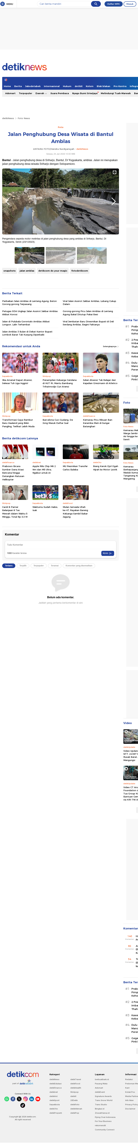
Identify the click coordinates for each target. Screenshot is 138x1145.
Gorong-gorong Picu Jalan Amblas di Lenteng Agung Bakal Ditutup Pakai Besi (88, 313)
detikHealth (75, 1088)
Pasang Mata (101, 1083)
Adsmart (10, 93)
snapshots (10, 270)
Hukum (67, 86)
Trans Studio (101, 1104)
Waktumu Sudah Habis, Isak (45, 509)
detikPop (74, 1113)
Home (7, 86)
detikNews (8, 118)
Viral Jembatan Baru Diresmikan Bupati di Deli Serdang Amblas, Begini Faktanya (88, 323)
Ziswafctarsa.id (102, 1113)
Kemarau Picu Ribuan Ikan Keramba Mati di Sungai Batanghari (97, 423)
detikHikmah (76, 1109)
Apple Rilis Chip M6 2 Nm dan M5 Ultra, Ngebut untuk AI (44, 469)
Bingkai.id (99, 1109)
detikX (78, 86)
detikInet (53, 1092)
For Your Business (103, 1121)
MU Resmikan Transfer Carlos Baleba (75, 468)
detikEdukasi (55, 1083)
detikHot (53, 1096)
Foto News (24, 118)
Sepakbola (54, 1104)
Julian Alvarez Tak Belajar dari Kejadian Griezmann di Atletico (100, 382)
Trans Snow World (103, 1100)
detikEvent (100, 1092)
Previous (7, 201)
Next (113, 201)
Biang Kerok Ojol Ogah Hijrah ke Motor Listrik (105, 468)
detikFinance (55, 1088)
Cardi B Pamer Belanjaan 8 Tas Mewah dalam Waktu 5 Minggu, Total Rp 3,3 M (14, 512)
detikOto (53, 1109)
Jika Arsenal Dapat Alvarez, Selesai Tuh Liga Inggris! (17, 382)
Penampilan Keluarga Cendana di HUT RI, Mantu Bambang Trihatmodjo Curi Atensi (60, 383)
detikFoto (74, 1104)
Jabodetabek (33, 86)
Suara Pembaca (59, 93)
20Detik (74, 1100)
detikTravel (75, 1079)
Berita (18, 86)
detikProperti (55, 1113)
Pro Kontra (120, 86)
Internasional (52, 86)
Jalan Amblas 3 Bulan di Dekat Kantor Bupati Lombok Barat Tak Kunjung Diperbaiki (27, 333)
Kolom (89, 86)
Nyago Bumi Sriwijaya (84, 93)
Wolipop (74, 1092)
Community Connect (104, 1129)
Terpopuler (25, 93)
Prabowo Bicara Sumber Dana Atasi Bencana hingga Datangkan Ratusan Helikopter (13, 473)
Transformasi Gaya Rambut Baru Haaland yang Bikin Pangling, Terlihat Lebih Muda (18, 423)
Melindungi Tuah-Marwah (116, 93)
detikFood (75, 1083)
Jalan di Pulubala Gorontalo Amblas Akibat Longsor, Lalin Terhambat (26, 323)
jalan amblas (27, 270)
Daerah (40, 93)
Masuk (129, 4)
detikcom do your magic (52, 270)
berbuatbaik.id (102, 1079)
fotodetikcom (79, 270)
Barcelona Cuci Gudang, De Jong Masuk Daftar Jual (58, 421)
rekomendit (100, 1125)
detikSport (54, 1100)
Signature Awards (103, 1096)
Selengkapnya (110, 346)
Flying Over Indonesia (105, 1117)
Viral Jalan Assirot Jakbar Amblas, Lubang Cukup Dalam (89, 302)
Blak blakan (103, 86)
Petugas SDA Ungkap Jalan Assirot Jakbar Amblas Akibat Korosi (30, 313)
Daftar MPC (113, 4)
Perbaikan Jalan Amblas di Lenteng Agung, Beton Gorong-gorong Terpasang (29, 302)
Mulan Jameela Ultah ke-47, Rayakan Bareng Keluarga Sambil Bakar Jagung (75, 512)
